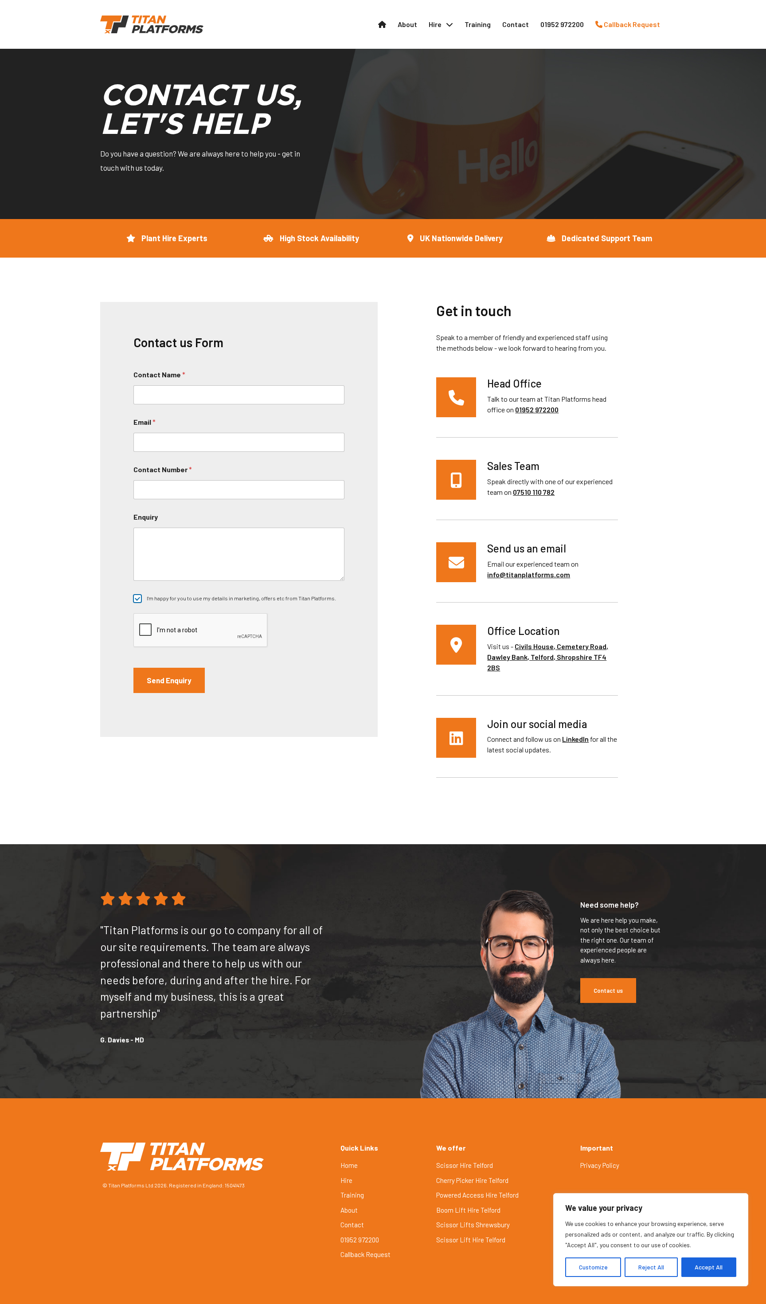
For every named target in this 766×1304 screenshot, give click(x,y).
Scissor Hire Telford (464, 1165)
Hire (435, 24)
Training (478, 24)
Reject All (651, 1267)
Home (349, 1165)
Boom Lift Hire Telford (468, 1210)
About (407, 24)
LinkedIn (575, 739)
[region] (650, 1239)
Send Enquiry (169, 680)
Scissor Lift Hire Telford (470, 1240)
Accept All (709, 1267)
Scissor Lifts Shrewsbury (473, 1225)
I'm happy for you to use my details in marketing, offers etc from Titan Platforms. (241, 598)
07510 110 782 (534, 492)
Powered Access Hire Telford (477, 1195)
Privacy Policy (599, 1165)
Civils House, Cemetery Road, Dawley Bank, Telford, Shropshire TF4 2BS (547, 657)
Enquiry (145, 517)
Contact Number (162, 469)
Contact (515, 24)
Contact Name (159, 374)
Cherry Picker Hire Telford (472, 1180)
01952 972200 (562, 24)
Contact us (608, 990)
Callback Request (631, 24)
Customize (593, 1267)
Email (144, 422)
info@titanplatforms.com (528, 574)
